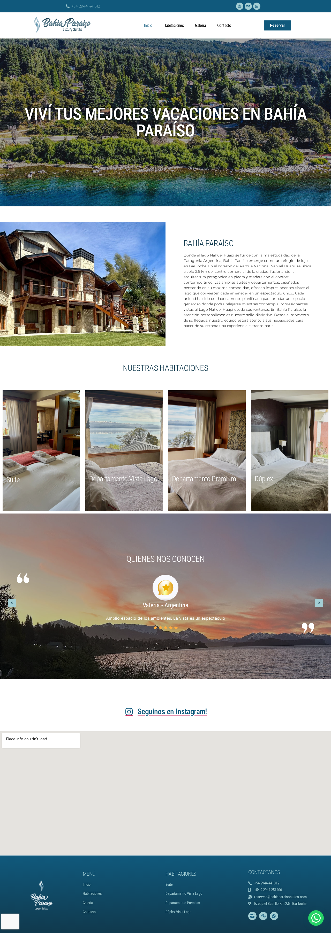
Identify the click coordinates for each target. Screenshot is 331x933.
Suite (169, 884)
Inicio (148, 25)
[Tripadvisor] (248, 6)
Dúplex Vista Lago (178, 912)
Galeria (200, 25)
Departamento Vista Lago (184, 893)
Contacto (224, 25)
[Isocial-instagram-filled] (252, 916)
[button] (12, 603)
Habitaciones (173, 25)
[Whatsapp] (256, 6)
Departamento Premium (183, 903)
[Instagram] (239, 6)
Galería (88, 903)
